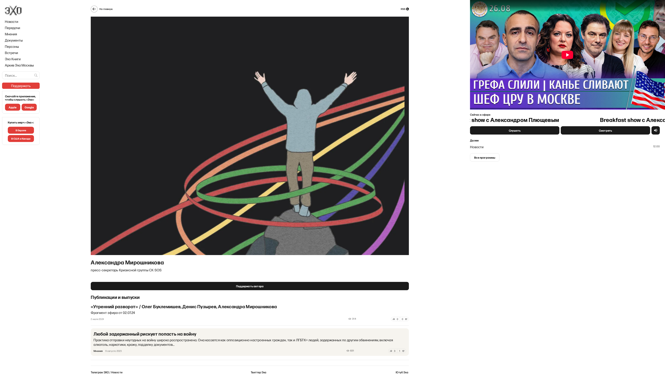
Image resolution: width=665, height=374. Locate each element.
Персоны (12, 46)
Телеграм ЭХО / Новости (106, 372)
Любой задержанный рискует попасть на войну (145, 333)
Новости (11, 21)
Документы (14, 40)
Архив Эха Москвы (19, 65)
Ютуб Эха (402, 372)
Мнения (11, 34)
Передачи (12, 27)
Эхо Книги (13, 59)
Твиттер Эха (258, 372)
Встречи (11, 52)
